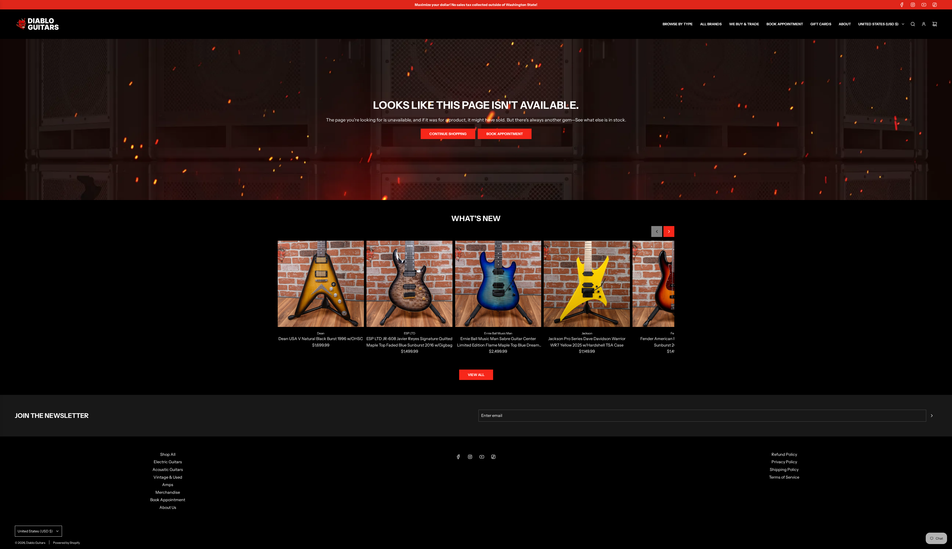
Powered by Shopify (66, 543)
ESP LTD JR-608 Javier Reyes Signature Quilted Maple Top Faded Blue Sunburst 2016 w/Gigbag (409, 341)
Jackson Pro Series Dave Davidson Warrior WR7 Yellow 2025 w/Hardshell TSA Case (586, 341)
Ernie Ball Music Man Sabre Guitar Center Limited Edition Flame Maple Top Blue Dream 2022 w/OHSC (498, 342)
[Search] (912, 24)
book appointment (504, 134)
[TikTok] (934, 4)
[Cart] (934, 24)
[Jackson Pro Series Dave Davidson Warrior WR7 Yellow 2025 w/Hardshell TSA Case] (587, 284)
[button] (656, 231)
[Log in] (923, 24)
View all (476, 375)
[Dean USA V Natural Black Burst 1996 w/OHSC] (321, 284)
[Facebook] (901, 4)
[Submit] (931, 415)
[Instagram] (912, 4)
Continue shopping (448, 134)
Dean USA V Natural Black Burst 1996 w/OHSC (320, 338)
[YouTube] (923, 4)
